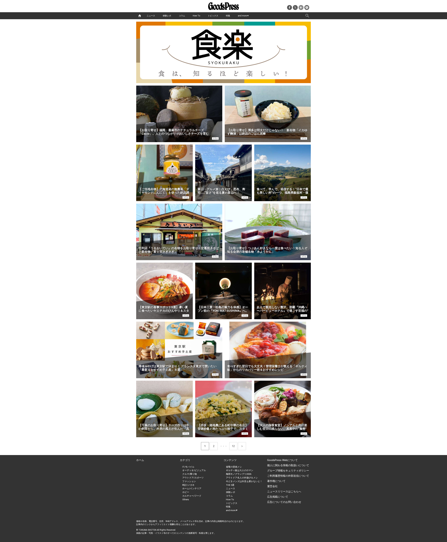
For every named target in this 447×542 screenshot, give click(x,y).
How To (196, 15)
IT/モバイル (188, 467)
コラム (182, 15)
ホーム (140, 460)
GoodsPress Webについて (282, 460)
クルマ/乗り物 (189, 474)
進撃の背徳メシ (234, 467)
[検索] (307, 15)
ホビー (185, 492)
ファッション (189, 481)
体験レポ (167, 15)
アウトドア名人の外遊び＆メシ (242, 477)
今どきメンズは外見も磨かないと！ (244, 481)
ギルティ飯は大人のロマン (239, 470)
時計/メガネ (188, 485)
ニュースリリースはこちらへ (284, 491)
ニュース (151, 15)
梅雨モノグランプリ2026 (238, 474)
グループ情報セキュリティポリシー (288, 470)
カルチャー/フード (191, 496)
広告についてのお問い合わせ (284, 502)
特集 (228, 15)
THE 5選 (230, 485)
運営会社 (272, 486)
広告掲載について (277, 496)
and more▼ (243, 15)
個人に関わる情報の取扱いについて (288, 465)
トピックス (213, 15)
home (139, 15)
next (242, 446)
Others (185, 499)
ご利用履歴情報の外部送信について (288, 475)
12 (234, 446)
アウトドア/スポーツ (193, 477)
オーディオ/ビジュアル (194, 470)
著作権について (276, 481)
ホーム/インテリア (191, 488)
